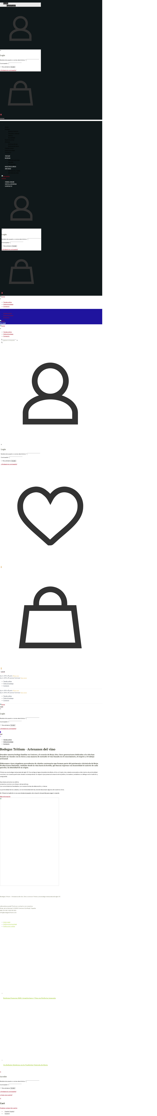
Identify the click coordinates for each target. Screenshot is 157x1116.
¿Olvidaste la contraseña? (8, 70)
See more (24, 678)
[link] (17, 340)
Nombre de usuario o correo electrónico (13, 60)
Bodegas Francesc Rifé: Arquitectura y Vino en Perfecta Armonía (29, 1111)
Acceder (13, 67)
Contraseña (4, 63)
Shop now (16, 676)
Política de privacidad (10, 1037)
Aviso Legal (6, 1035)
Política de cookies (9, 1039)
